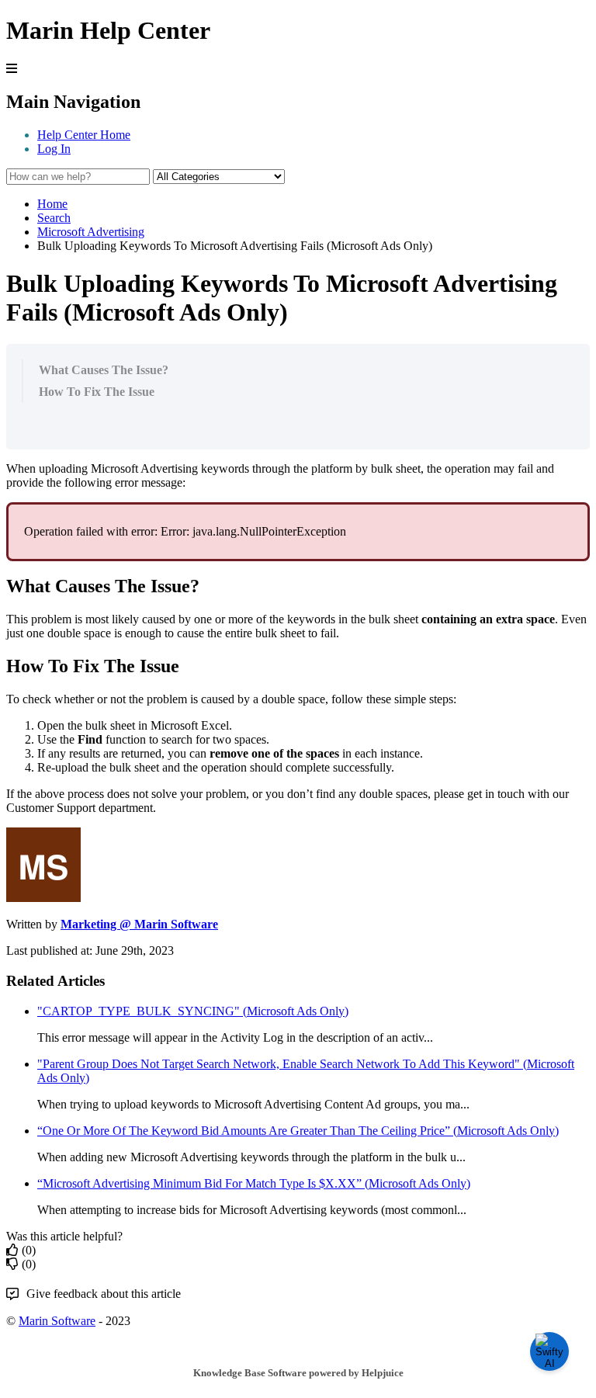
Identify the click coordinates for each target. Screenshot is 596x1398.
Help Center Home (83, 134)
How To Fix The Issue (96, 391)
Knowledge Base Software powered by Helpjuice (298, 1373)
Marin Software (57, 1320)
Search (54, 217)
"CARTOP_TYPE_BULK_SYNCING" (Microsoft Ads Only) (192, 1011)
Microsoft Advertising (90, 231)
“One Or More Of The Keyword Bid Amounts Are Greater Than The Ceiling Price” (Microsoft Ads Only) (298, 1130)
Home (52, 203)
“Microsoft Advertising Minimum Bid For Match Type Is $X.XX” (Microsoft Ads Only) (253, 1183)
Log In (54, 148)
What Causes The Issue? (103, 369)
